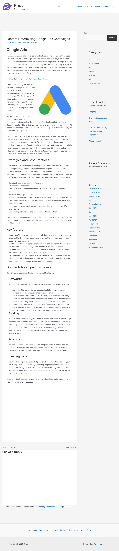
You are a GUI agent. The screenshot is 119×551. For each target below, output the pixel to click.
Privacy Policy (109, 6)
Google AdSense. (41, 79)
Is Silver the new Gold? (98, 105)
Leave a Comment (14, 42)
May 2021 (93, 216)
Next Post (71, 447)
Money (91, 79)
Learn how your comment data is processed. (53, 506)
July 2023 (93, 200)
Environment (94, 63)
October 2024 (94, 192)
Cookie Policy (82, 6)
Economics (93, 59)
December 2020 (95, 236)
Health (91, 71)
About (60, 6)
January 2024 (94, 196)
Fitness (92, 67)
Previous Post (9, 447)
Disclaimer (95, 6)
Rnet (18, 5)
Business (92, 56)
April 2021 (93, 220)
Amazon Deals (79, 530)
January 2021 (94, 232)
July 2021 (93, 208)
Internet (26, 42)
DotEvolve (98, 544)
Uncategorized (95, 83)
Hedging (92, 112)
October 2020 (94, 243)
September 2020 (96, 247)
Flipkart (90, 530)
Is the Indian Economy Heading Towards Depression (98, 131)
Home (28, 530)
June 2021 (93, 212)
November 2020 (95, 239)
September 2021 (95, 204)
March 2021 (93, 224)
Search (86, 33)
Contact (70, 6)
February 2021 (95, 228)
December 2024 (95, 188)
